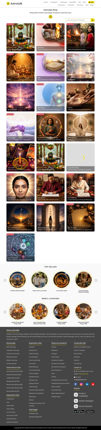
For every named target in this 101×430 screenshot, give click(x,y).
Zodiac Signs (10, 405)
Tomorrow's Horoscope (12, 353)
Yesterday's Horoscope (12, 350)
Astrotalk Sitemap (11, 418)
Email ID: (80, 378)
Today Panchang (33, 353)
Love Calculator (10, 412)
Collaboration (10, 399)
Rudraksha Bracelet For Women (60, 383)
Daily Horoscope (11, 347)
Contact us (77, 367)
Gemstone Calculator (57, 360)
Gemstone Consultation (58, 363)
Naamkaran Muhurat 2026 (13, 374)
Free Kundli (32, 363)
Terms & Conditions (79, 350)
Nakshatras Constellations (36, 393)
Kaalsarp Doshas (34, 383)
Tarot (79, 2)
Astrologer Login (33, 413)
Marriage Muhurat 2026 (12, 381)
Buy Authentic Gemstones (58, 367)
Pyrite (53, 373)
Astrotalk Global (55, 396)
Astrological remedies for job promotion (37, 404)
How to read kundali (34, 360)
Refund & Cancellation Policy (82, 347)
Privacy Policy (78, 353)
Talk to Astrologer (34, 373)
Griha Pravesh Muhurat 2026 (14, 388)
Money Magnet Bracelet (58, 393)
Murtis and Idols (55, 386)
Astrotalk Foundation (12, 422)
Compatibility (72, 2)
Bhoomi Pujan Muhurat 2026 (14, 384)
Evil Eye (53, 347)
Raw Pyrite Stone (56, 390)
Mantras (31, 400)
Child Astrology (33, 386)
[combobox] (80, 20)
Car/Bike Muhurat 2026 (12, 378)
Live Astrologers (33, 357)
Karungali (54, 353)
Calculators (71, 5)
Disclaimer (77, 357)
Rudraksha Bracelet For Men (59, 380)
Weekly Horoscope (11, 357)
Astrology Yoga (33, 380)
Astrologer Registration (35, 416)
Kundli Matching (33, 367)
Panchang (80, 5)
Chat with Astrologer (34, 370)
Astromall (31, 347)
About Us (76, 360)
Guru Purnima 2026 (11, 415)
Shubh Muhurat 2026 (13, 367)
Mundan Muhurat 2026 (12, 391)
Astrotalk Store (33, 350)
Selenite (53, 376)
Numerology (63, 2)
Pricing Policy (78, 363)
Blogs (92, 5)
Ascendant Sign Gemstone (36, 390)
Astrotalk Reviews (34, 376)
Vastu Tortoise (55, 357)
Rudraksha (54, 350)
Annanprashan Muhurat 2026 (14, 371)
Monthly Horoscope (11, 360)
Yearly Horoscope (11, 363)
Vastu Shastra (10, 409)
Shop (86, 5)
